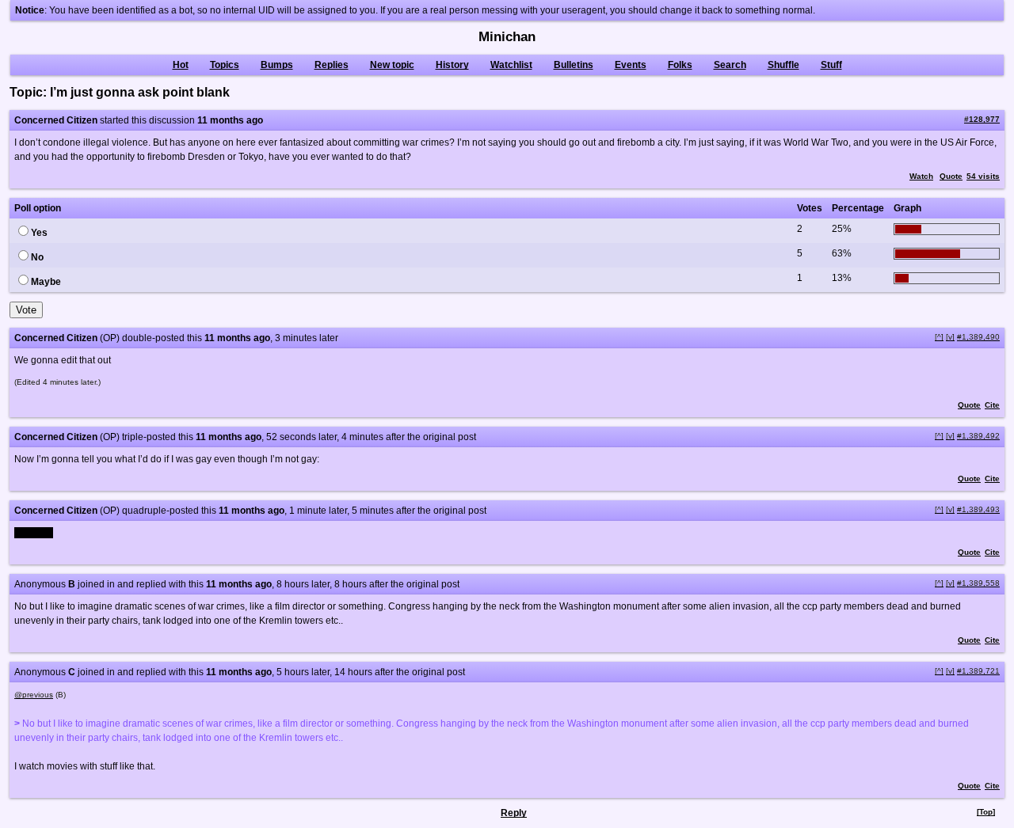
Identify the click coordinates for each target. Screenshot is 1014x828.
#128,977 (982, 119)
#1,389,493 (978, 509)
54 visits (983, 176)
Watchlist (511, 64)
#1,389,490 (978, 336)
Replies (331, 64)
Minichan (507, 36)
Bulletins (573, 64)
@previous (33, 694)
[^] (939, 336)
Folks (680, 64)
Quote (951, 176)
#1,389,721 (978, 671)
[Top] (986, 811)
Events (630, 64)
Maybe (46, 281)
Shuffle (783, 64)
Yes (39, 232)
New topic (392, 64)
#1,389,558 (978, 583)
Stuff (831, 64)
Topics (224, 64)
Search (730, 64)
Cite (992, 405)
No (37, 257)
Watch (921, 176)
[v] (950, 336)
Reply (514, 813)
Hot (181, 64)
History (452, 64)
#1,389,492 (978, 435)
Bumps (277, 64)
